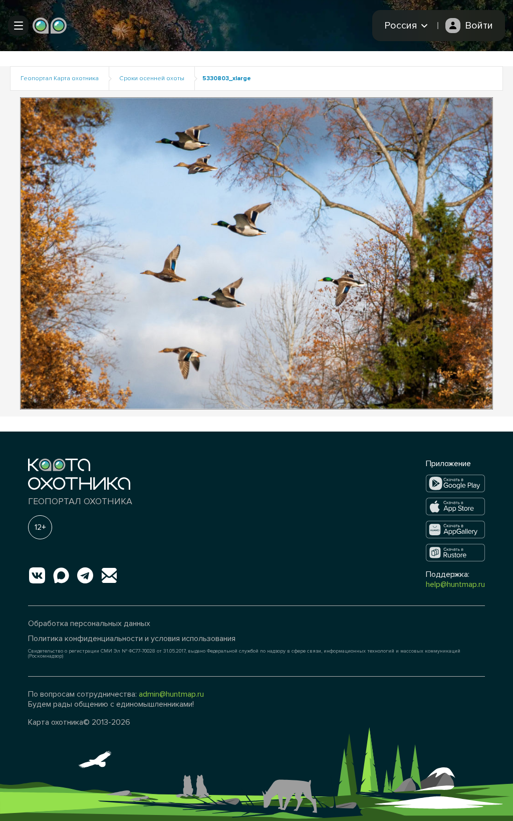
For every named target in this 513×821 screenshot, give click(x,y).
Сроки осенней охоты (151, 78)
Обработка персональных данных (89, 624)
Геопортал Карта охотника (60, 78)
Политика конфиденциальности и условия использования (131, 639)
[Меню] (18, 26)
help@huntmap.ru (455, 584)
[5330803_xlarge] (256, 253)
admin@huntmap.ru (171, 694)
